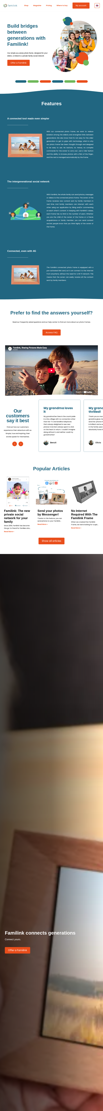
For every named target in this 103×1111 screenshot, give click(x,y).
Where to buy (62, 5)
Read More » (9, 531)
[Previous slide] (14, 444)
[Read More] (17, 492)
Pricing (49, 5)
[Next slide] (21, 444)
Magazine (37, 5)
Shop (26, 5)
